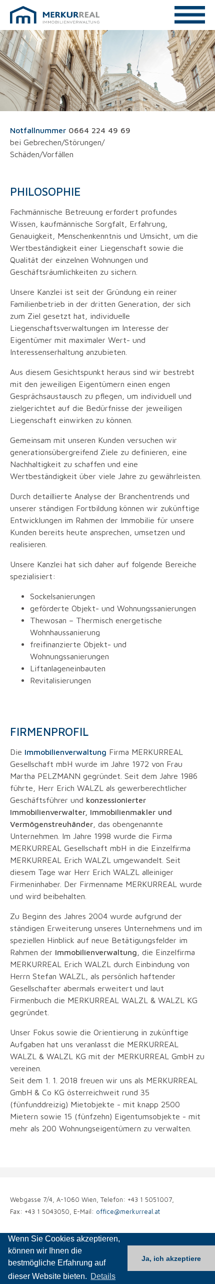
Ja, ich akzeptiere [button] (171, 1258)
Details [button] (103, 1276)
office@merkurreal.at (128, 1211)
